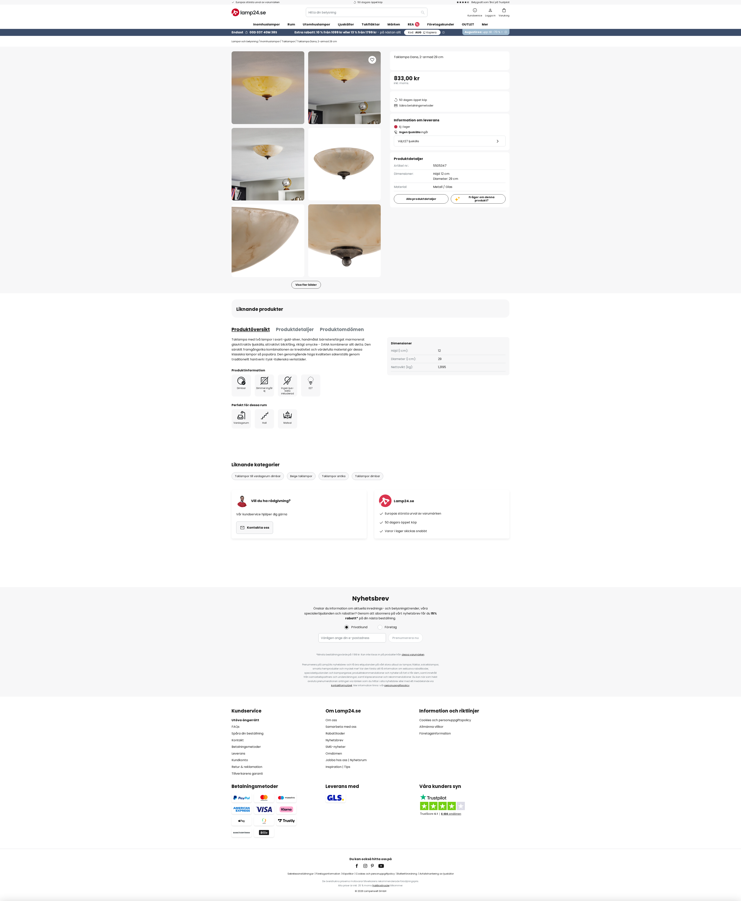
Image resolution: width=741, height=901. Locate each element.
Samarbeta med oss (341, 726)
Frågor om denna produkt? (481, 198)
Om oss (331, 720)
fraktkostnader (381, 885)
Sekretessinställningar (301, 873)
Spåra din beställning (247, 733)
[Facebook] (359, 866)
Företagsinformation (435, 733)
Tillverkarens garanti (247, 773)
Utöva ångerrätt (245, 720)
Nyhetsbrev (334, 740)
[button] (268, 164)
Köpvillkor (348, 873)
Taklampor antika (333, 476)
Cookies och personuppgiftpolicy (375, 873)
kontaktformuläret (341, 685)
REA (411, 24)
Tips (347, 767)
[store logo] (249, 12)
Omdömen (334, 753)
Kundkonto (240, 760)
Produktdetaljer (295, 329)
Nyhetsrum (358, 760)
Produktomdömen (342, 329)
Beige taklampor (301, 476)
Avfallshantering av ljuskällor (437, 873)
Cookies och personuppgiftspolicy (445, 720)
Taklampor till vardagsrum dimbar (258, 476)
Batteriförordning (407, 873)
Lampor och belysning (245, 41)
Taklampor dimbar (367, 476)
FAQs (235, 726)
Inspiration (334, 767)
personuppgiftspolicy (396, 685)
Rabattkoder (335, 733)
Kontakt (238, 740)
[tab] (251, 329)
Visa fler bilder (306, 285)
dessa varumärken (413, 654)
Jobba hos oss (336, 760)
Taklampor (288, 41)
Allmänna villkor (431, 726)
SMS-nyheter (336, 747)
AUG (422, 32)
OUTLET (468, 24)
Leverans (238, 753)
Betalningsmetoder (246, 747)
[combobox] (366, 12)
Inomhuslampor (270, 41)
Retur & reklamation (247, 767)
